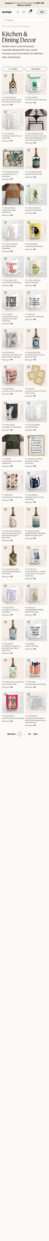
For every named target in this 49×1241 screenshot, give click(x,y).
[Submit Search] (5, 20)
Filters (14, 69)
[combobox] (24, 19)
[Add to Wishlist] (5, 75)
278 (29, 734)
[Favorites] (24, 12)
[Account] (18, 12)
